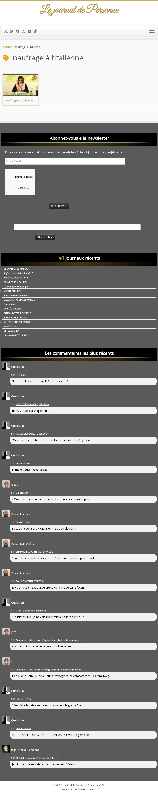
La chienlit (21, 374)
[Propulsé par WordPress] (102, 784)
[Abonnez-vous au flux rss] (7, 31)
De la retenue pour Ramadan (31, 610)
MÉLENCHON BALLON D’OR (17, 321)
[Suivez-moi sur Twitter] (13, 31)
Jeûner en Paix (23, 463)
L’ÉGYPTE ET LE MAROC (16, 268)
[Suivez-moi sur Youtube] (31, 31)
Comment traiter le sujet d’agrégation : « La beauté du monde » (49, 640)
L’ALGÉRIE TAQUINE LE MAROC (19, 299)
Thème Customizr (87, 789)
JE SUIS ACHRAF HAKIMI (15, 317)
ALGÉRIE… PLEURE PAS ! (16, 277)
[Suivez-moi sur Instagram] (25, 31)
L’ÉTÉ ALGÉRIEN (11, 330)
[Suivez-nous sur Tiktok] (37, 31)
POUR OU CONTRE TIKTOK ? (30, 581)
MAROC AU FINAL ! (13, 290)
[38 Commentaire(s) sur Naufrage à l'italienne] (35, 81)
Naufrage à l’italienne (19, 100)
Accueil (7, 47)
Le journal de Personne (73, 784)
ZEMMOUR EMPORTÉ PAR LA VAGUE (34, 551)
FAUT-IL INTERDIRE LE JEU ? (17, 313)
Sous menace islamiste (15, 295)
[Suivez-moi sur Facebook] (19, 31)
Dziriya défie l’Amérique (16, 286)
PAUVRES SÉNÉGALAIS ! (15, 282)
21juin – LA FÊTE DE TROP (17, 335)
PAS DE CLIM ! (11, 326)
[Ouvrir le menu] (152, 31)
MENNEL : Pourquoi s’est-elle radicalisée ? (37, 757)
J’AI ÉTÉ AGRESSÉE (13, 308)
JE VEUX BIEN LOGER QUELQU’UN (32, 404)
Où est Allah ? (10, 304)
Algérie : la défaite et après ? (18, 273)
